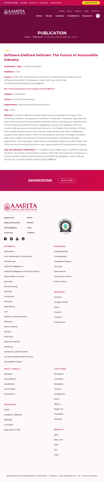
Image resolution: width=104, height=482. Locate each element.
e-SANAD (8, 425)
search (98, 16)
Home (27, 37)
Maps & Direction (12, 222)
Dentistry (8, 301)
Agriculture (9, 251)
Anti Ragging (10, 227)
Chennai (57, 389)
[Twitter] (11, 238)
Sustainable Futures (13, 362)
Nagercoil (58, 409)
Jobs (86, 11)
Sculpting (8, 347)
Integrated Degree (62, 261)
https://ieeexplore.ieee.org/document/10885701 (32, 89)
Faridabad (58, 414)
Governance (9, 394)
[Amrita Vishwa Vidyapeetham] (14, 12)
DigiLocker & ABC (12, 430)
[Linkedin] (23, 238)
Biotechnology (10, 286)
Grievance (53, 476)
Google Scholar (61, 302)
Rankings (8, 374)
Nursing (7, 331)
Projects (58, 317)
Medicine (8, 321)
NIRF (56, 445)
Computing (9, 296)
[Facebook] (5, 238)
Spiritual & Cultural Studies (16, 352)
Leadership (9, 384)
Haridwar (58, 419)
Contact (95, 11)
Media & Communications (15, 316)
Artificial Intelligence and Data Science (21, 271)
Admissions (91, 3)
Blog (69, 11)
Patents (57, 312)
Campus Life (55, 3)
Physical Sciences (12, 341)
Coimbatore (59, 394)
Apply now (9, 217)
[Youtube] (17, 238)
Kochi (56, 399)
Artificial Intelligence (13, 266)
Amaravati (58, 379)
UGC (56, 450)
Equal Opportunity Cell (67, 476)
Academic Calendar (13, 415)
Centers (57, 297)
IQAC (56, 435)
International (11, 3)
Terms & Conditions (90, 476)
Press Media (9, 389)
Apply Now (67, 180)
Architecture (10, 261)
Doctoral (58, 266)
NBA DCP (58, 440)
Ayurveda (8, 281)
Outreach (8, 233)
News (62, 11)
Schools (44, 3)
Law (6, 311)
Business (8, 291)
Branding (8, 420)
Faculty (33, 3)
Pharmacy (8, 336)
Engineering (9, 306)
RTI (79, 476)
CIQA (56, 455)
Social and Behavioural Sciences (18, 357)
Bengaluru (58, 384)
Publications (37, 37)
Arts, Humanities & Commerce (18, 256)
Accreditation (10, 379)
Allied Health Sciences (14, 276)
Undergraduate (61, 251)
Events (78, 11)
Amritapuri (59, 374)
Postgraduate (60, 256)
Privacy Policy (41, 476)
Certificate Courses (63, 276)
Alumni (24, 3)
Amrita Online (60, 281)
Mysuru (57, 404)
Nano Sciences (11, 326)
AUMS (6, 410)
